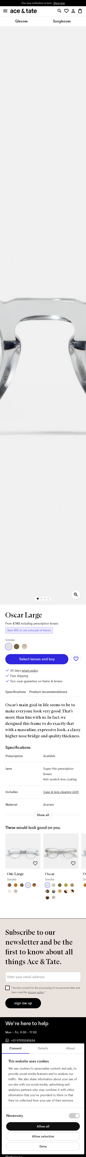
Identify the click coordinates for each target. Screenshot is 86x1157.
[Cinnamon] (16, 885)
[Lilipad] (66, 885)
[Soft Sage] (53, 885)
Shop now (59, 3)
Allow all (43, 1126)
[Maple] (72, 885)
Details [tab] (43, 1048)
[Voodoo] (47, 897)
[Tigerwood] (34, 885)
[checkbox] (7, 988)
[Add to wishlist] (76, 659)
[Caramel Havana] (60, 891)
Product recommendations (48, 692)
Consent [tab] (15, 1048)
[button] (67, 11)
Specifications (15, 692)
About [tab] (70, 1048)
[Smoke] (9, 647)
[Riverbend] (47, 891)
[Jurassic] (17, 647)
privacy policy (36, 992)
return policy (30, 670)
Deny (43, 1146)
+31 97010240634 (23, 1040)
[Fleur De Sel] (9, 891)
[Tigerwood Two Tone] (66, 891)
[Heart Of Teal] (9, 885)
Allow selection (43, 1136)
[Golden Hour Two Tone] (72, 891)
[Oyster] (24, 647)
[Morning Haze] (53, 891)
